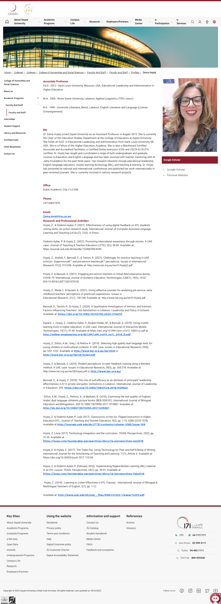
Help (49, 539)
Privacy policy (54, 528)
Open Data (12, 544)
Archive (130, 522)
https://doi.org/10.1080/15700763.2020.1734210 (90, 314)
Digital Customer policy (59, 544)
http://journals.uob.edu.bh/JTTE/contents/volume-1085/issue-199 (101, 424)
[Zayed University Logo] (12, 9)
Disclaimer (52, 522)
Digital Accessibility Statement (63, 555)
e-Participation (162, 21)
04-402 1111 (197, 550)
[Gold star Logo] (29, 9)
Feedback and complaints (100, 549)
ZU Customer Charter (58, 549)
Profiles (135, 72)
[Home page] (7, 22)
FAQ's (89, 544)
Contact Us (92, 522)
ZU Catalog (92, 528)
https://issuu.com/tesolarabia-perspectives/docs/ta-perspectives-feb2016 (93, 474)
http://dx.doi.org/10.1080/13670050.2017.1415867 (76, 408)
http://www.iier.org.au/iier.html (94, 351)
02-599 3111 (199, 543)
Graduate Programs (17, 533)
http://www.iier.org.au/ (106, 371)
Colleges (18, 72)
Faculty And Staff (96, 72)
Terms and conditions (58, 533)
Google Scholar (176, 170)
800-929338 (198, 557)
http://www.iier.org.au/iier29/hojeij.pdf (69, 355)
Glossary (131, 528)
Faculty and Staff (118, 72)
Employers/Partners (117, 21)
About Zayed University (21, 21)
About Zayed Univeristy (19, 522)
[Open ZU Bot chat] (215, 598)
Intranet (11, 549)
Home (7, 72)
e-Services (181, 21)
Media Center (138, 21)
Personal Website (177, 175)
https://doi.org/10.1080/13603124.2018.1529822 (96, 388)
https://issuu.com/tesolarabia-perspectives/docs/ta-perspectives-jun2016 (93, 441)
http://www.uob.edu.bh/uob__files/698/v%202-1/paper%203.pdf (101, 495)
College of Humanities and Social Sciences (61, 72)
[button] (4, 599)
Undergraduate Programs (20, 555)
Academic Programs (49, 21)
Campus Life (74, 21)
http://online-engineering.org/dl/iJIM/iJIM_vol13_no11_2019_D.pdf (87, 334)
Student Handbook (97, 533)
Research (94, 21)
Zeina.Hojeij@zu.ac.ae (57, 216)
